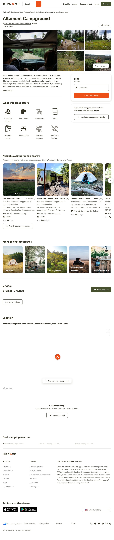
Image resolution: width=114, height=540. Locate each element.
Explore (5, 12)
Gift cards (6, 466)
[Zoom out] (108, 334)
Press (5, 482)
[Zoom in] (108, 331)
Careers (6, 478)
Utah (21, 12)
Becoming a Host (36, 466)
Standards (34, 482)
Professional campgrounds (40, 474)
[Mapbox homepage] (8, 388)
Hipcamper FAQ (9, 486)
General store (8, 470)
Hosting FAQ (35, 486)
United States (14, 12)
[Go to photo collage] (30, 50)
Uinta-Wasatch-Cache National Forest (38, 12)
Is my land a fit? (36, 470)
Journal (6, 474)
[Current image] (15, 193)
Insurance (33, 478)
